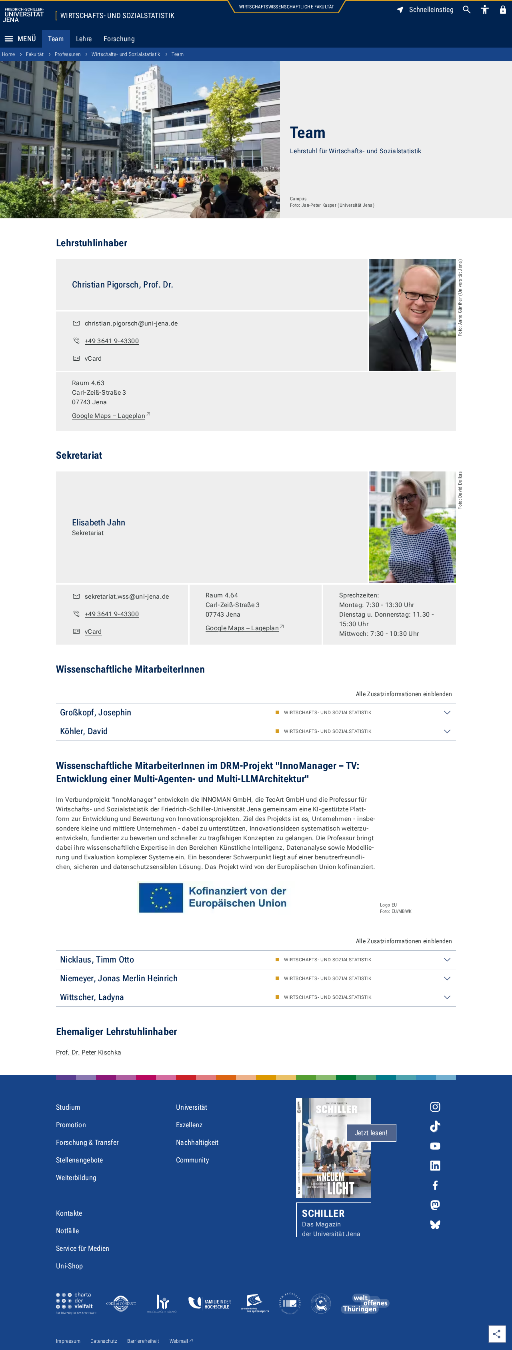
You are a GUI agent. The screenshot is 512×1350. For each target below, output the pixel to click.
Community (192, 1160)
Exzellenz (189, 1124)
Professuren (68, 54)
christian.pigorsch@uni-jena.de (131, 323)
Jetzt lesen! (371, 1132)
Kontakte (69, 1213)
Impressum (68, 1341)
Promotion (71, 1124)
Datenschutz (104, 1341)
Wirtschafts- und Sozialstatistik (117, 16)
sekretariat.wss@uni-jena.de (127, 596)
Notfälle (67, 1230)
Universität (192, 1107)
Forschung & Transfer (87, 1142)
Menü (27, 38)
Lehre (84, 38)
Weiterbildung (76, 1177)
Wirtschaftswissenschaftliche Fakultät (286, 7)
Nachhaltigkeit (197, 1142)
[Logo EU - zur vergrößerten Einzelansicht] (216, 898)
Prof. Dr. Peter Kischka (88, 1052)
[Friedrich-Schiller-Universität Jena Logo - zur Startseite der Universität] (23, 15)
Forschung (119, 38)
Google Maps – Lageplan (112, 415)
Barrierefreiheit (143, 1341)
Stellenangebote (79, 1160)
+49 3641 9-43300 (112, 341)
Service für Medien (83, 1248)
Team (56, 38)
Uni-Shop (69, 1266)
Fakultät (35, 54)
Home (8, 54)
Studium (68, 1107)
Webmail (182, 1341)
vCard (93, 358)
